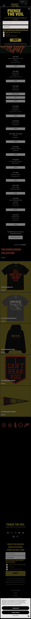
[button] (29, 9)
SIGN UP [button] (15, 40)
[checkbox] (15, 32)
